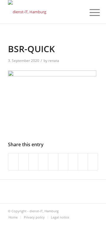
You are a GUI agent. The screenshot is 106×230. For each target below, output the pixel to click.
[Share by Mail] (93, 161)
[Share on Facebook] (13, 161)
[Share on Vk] (73, 161)
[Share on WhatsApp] (33, 161)
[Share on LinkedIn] (53, 161)
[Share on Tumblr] (63, 161)
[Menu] (90, 12)
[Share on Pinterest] (43, 161)
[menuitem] (90, 12)
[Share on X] (23, 161)
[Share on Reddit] (83, 161)
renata (53, 60)
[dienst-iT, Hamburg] (44, 12)
